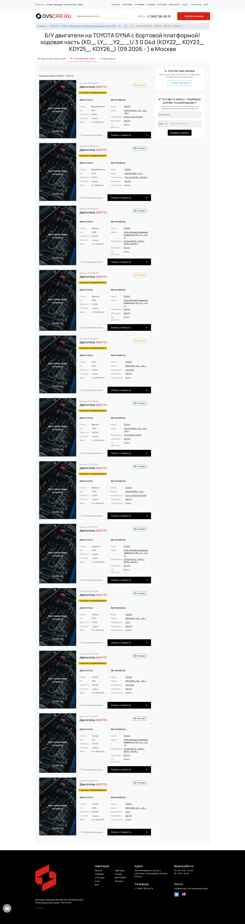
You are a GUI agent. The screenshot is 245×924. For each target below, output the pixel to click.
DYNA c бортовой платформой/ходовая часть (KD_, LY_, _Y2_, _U (97, 26)
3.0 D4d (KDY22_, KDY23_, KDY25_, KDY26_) (134, 242)
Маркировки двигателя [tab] (53, 58)
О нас (185, 4)
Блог (206, 4)
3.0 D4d (127, 309)
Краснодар (58, 4)
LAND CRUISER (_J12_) (134, 491)
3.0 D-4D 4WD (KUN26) (133, 117)
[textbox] (88, 16)
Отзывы (151, 4)
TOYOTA (53, 26)
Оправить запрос (179, 132)
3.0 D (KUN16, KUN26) (132, 435)
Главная (42, 26)
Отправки (139, 4)
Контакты (196, 4)
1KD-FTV (127, 121)
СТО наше (162, 4)
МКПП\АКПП (174, 4)
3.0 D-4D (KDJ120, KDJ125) (135, 495)
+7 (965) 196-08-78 (159, 16)
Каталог (116, 4)
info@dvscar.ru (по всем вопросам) (191, 888)
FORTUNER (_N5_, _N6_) (135, 366)
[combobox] (102, 16)
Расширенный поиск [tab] (84, 58)
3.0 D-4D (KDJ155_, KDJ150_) (136, 177)
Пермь (80, 4)
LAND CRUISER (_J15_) (133, 173)
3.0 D (127, 622)
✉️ (7, 908)
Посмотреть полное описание (92, 135)
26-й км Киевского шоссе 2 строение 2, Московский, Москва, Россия (151, 873)
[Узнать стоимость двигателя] (57, 109)
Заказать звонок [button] (193, 16)
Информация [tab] (109, 58)
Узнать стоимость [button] (121, 135)
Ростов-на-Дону (70, 4)
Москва (50, 4)
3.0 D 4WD (129, 370)
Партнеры (127, 4)
